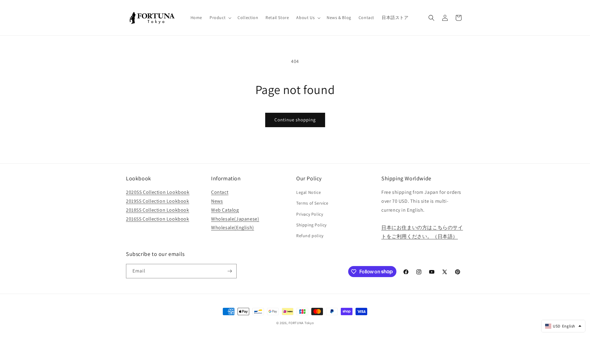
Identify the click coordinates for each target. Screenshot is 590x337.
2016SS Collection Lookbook (157, 219)
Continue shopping (295, 120)
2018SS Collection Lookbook (157, 210)
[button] (220, 17)
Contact (219, 192)
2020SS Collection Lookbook (158, 192)
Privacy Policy (309, 214)
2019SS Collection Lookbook (157, 201)
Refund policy (310, 235)
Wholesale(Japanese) (235, 219)
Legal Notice (308, 192)
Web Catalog (225, 210)
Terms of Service (312, 203)
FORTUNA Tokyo (301, 323)
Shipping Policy (311, 225)
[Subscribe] (229, 271)
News (217, 201)
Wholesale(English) (232, 227)
